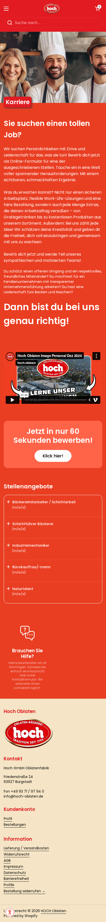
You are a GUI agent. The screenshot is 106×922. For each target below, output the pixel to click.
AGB (7, 860)
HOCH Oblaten (53, 910)
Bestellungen (15, 824)
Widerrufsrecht (17, 854)
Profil (8, 818)
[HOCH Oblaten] (52, 9)
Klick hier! (53, 456)
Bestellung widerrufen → (24, 891)
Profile (9, 884)
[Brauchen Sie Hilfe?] (27, 633)
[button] (97, 9)
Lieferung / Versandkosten (26, 848)
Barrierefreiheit (16, 878)
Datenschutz (15, 872)
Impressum (13, 866)
